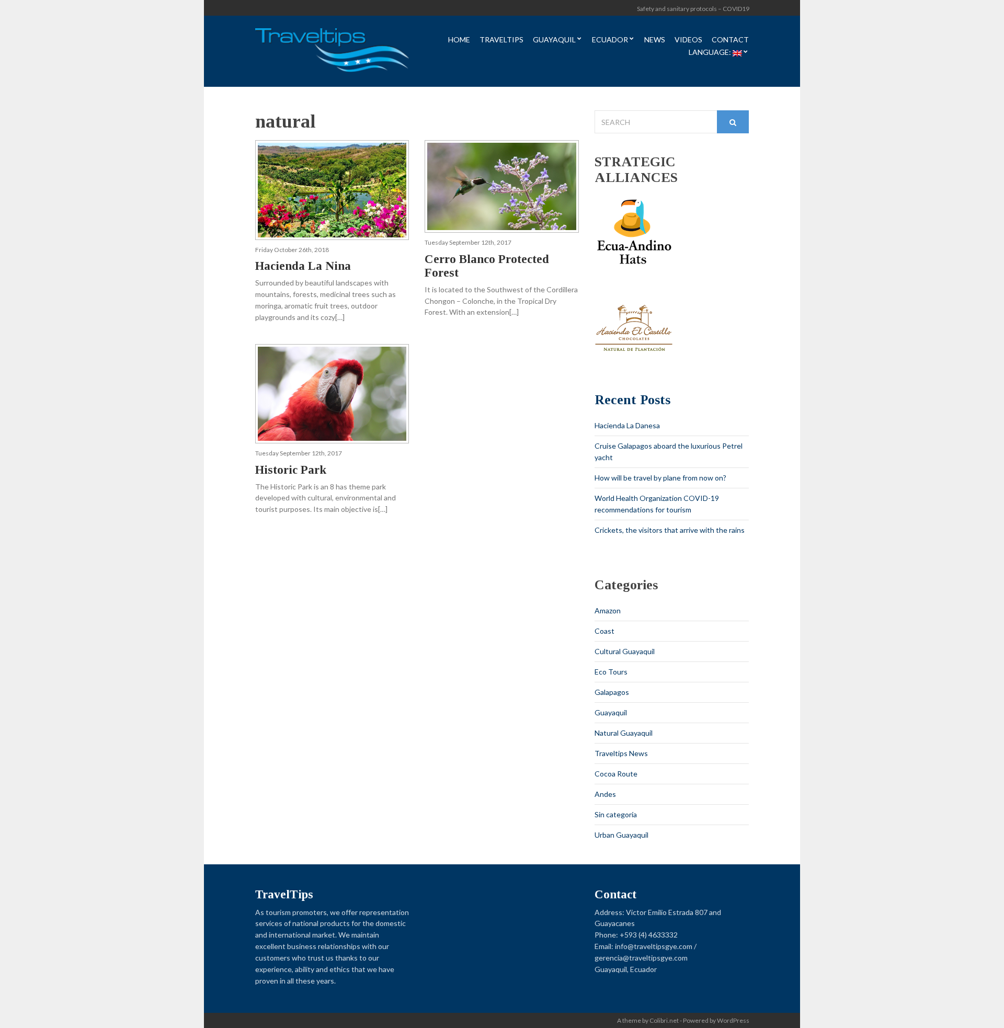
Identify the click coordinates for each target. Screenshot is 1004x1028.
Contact (730, 40)
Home (459, 40)
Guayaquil (554, 40)
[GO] (733, 121)
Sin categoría (616, 814)
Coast (604, 630)
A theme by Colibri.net (648, 1020)
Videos (688, 40)
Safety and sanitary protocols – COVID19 (693, 9)
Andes (605, 794)
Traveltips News (621, 753)
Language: (711, 52)
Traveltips (501, 40)
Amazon (608, 610)
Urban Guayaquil (621, 834)
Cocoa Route (616, 773)
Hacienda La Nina (303, 265)
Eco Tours (611, 671)
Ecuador (610, 40)
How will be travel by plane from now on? (660, 477)
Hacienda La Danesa (627, 425)
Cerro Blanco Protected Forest (487, 266)
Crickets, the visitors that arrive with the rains (670, 530)
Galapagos (612, 692)
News (654, 40)
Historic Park (290, 469)
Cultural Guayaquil (625, 651)
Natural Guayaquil (624, 732)
